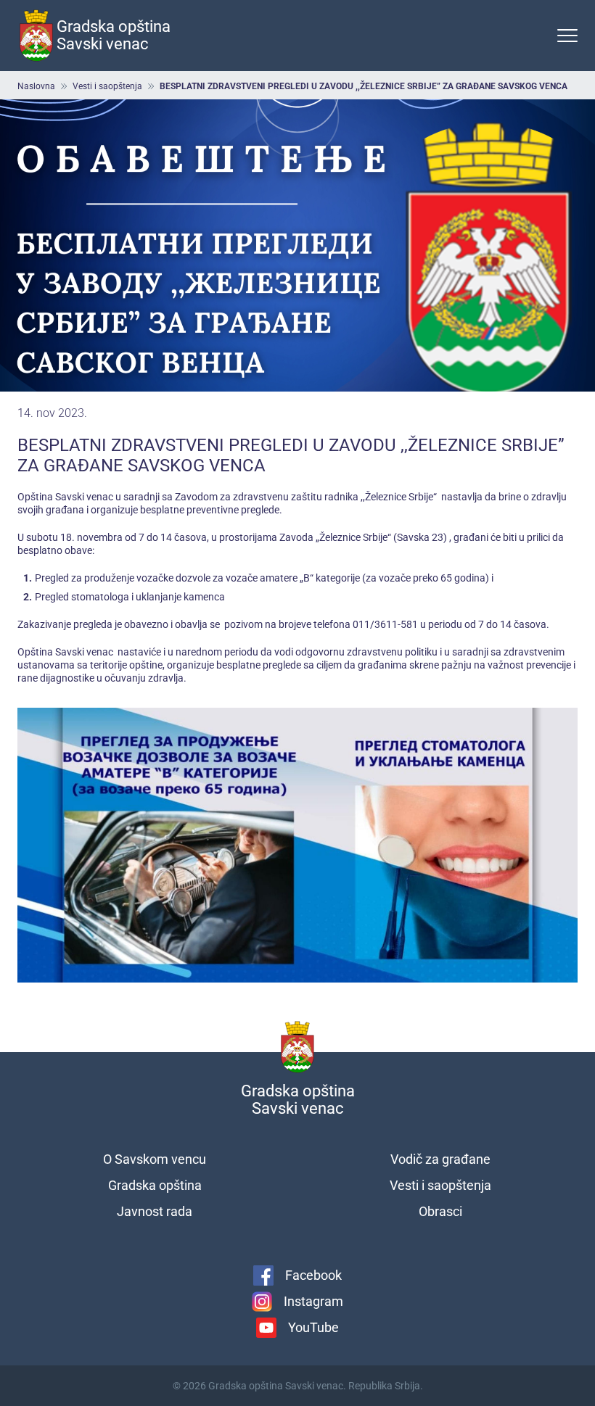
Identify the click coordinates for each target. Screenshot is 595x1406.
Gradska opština (155, 1185)
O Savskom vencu (154, 1159)
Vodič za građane (440, 1159)
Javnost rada (154, 1211)
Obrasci (440, 1211)
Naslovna (36, 86)
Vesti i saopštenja (107, 86)
